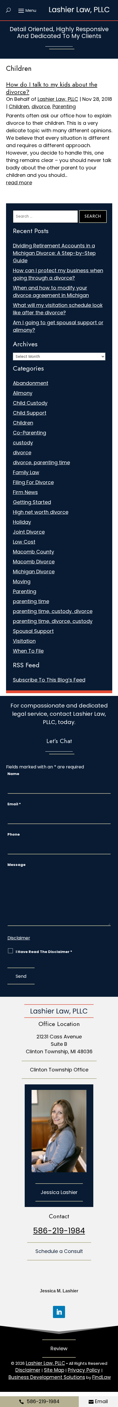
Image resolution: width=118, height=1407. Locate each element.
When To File (28, 650)
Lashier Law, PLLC (58, 99)
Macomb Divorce (34, 561)
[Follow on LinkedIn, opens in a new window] (59, 1312)
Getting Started (32, 502)
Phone (13, 834)
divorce (41, 106)
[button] (26, 10)
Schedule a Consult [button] (59, 1251)
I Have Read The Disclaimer (44, 951)
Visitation (24, 641)
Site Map (54, 1370)
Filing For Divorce (33, 482)
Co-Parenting (29, 432)
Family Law (26, 472)
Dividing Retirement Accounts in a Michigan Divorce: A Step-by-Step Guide (54, 253)
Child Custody (30, 402)
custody (23, 442)
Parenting (64, 106)
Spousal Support (33, 631)
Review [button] (59, 1348)
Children (19, 106)
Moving (21, 581)
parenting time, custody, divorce (52, 611)
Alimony (22, 393)
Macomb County (33, 551)
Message (16, 864)
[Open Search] (8, 10)
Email (101, 1401)
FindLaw (101, 1377)
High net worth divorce (40, 512)
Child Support (29, 412)
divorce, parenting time (41, 462)
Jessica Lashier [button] (59, 1192)
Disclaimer (18, 938)
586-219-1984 (43, 1401)
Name (13, 773)
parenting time (31, 601)
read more (19, 182)
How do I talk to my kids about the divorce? (51, 88)
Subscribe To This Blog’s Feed (49, 679)
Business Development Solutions (47, 1377)
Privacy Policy (84, 1370)
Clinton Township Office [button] (59, 1069)
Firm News (25, 492)
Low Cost (24, 541)
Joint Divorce (29, 531)
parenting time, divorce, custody (52, 621)
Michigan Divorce (34, 571)
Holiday (22, 521)
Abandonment (30, 383)
